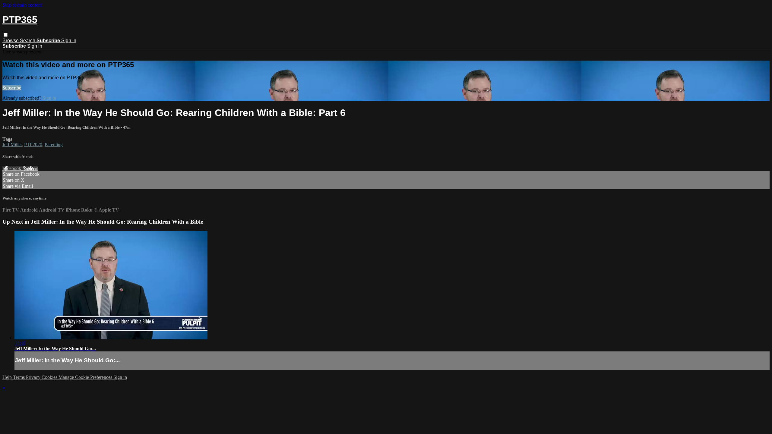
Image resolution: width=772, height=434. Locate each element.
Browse (11, 40)
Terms (19, 377)
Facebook (12, 168)
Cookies (50, 377)
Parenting (54, 144)
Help (7, 377)
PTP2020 (33, 144)
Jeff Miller (12, 144)
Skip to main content (22, 5)
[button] (6, 35)
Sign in (68, 40)
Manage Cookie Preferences (86, 377)
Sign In (34, 46)
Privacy (34, 377)
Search (28, 40)
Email (32, 168)
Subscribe (11, 87)
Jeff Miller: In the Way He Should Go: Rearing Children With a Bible (61, 127)
